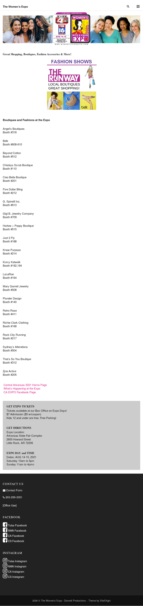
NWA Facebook (16, 530)
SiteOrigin (105, 600)
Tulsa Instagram (17, 561)
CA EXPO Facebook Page (20, 392)
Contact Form (13, 490)
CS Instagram (15, 577)
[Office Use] (10, 505)
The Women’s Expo (15, 6)
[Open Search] (128, 6)
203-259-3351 (13, 497)
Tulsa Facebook (17, 525)
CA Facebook (15, 536)
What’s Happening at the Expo (22, 388)
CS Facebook (15, 541)
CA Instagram (15, 571)
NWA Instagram (16, 566)
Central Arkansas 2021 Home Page (25, 385)
